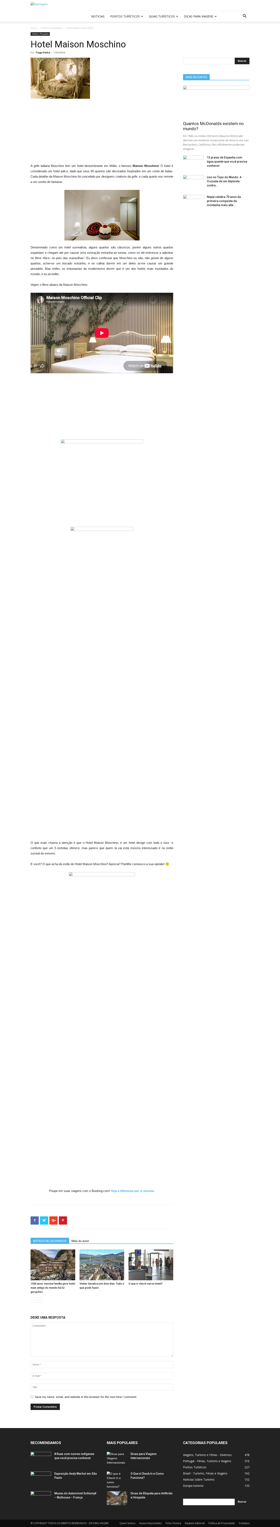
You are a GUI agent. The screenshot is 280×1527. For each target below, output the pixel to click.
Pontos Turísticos (125, 16)
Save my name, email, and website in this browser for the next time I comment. (86, 1396)
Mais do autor (80, 1241)
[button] (244, 16)
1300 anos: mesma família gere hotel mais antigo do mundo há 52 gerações (53, 1287)
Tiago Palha (42, 52)
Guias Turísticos (162, 16)
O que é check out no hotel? (146, 1283)
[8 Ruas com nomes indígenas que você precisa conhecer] (41, 1459)
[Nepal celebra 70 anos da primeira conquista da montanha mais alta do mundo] (193, 202)
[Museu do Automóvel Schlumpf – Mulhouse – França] (41, 1498)
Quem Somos (127, 1523)
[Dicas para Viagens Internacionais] (117, 1459)
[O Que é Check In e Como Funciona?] (117, 1480)
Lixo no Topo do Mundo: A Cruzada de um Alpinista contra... (224, 181)
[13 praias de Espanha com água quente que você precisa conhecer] (193, 162)
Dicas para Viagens (198, 16)
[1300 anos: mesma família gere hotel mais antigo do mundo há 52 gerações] (53, 1264)
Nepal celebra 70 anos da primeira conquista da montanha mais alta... (224, 201)
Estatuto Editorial (195, 1523)
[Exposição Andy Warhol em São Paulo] (41, 1479)
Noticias (98, 16)
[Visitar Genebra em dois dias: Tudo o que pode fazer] (102, 1264)
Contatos (244, 1523)
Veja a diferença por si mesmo (132, 1191)
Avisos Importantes (150, 1523)
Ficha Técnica (173, 1523)
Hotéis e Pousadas (51, 28)
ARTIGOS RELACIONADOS (50, 1241)
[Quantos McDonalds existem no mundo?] (216, 102)
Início (34, 28)
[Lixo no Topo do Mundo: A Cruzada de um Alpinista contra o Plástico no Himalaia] (193, 182)
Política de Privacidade (221, 1523)
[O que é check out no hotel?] (151, 1264)
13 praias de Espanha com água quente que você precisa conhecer (227, 161)
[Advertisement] (102, 133)
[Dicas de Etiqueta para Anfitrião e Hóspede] (117, 1498)
